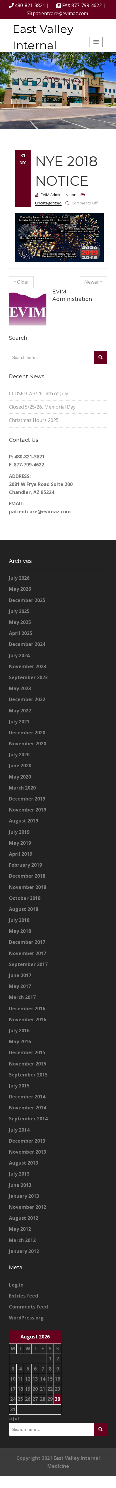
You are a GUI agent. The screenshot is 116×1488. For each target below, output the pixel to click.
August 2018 (23, 909)
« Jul (14, 1418)
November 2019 (27, 809)
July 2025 (19, 611)
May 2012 (20, 1229)
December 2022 (27, 699)
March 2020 (22, 788)
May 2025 (20, 622)
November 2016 (27, 1019)
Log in (16, 1284)
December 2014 (27, 1096)
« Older (21, 282)
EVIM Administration (58, 194)
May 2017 (20, 986)
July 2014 (19, 1130)
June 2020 (20, 765)
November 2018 (27, 887)
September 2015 (28, 1074)
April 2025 (20, 633)
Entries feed (23, 1295)
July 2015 (19, 1085)
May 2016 (20, 1041)
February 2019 (25, 865)
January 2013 (24, 1196)
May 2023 (20, 688)
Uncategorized (48, 203)
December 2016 (27, 1008)
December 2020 (27, 732)
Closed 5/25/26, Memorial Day (42, 407)
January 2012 (24, 1251)
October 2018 (24, 898)
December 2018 (27, 876)
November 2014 (27, 1107)
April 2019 (20, 854)
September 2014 (28, 1118)
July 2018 (19, 920)
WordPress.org (26, 1317)
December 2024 (27, 644)
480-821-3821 (30, 5)
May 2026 (20, 589)
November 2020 (27, 743)
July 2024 (19, 655)
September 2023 (28, 677)
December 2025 (27, 600)
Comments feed (28, 1306)
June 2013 (20, 1185)
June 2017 (20, 975)
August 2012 (23, 1218)
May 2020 (20, 777)
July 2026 (19, 578)
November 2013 (27, 1152)
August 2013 (23, 1163)
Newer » (93, 282)
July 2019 (19, 832)
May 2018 (20, 931)
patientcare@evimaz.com (60, 13)
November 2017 (27, 953)
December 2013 (27, 1141)
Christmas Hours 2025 (34, 420)
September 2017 (28, 964)
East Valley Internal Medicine (42, 45)
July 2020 (19, 754)
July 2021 (19, 721)
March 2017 (22, 997)
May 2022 (20, 710)
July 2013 (19, 1174)
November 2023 (27, 666)
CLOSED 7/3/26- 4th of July (38, 393)
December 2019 (27, 798)
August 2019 (23, 820)
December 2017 (27, 942)
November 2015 (27, 1063)
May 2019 (20, 843)
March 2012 (22, 1240)
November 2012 (27, 1207)
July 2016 (19, 1030)
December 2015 (27, 1052)
